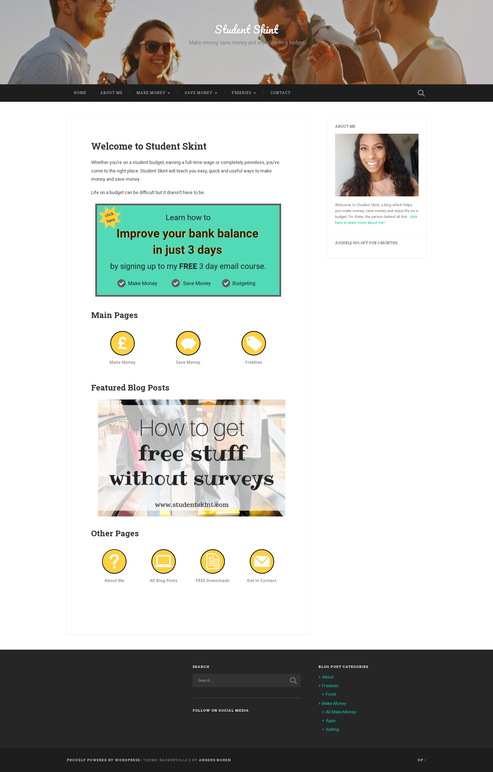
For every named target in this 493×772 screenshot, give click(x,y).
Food (331, 694)
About (328, 676)
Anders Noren (215, 760)
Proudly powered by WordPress (103, 760)
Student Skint (246, 29)
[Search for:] (246, 680)
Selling (332, 729)
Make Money (334, 703)
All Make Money (341, 711)
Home (80, 92)
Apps (331, 720)
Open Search (421, 93)
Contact (280, 92)
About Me (111, 92)
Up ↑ (422, 760)
